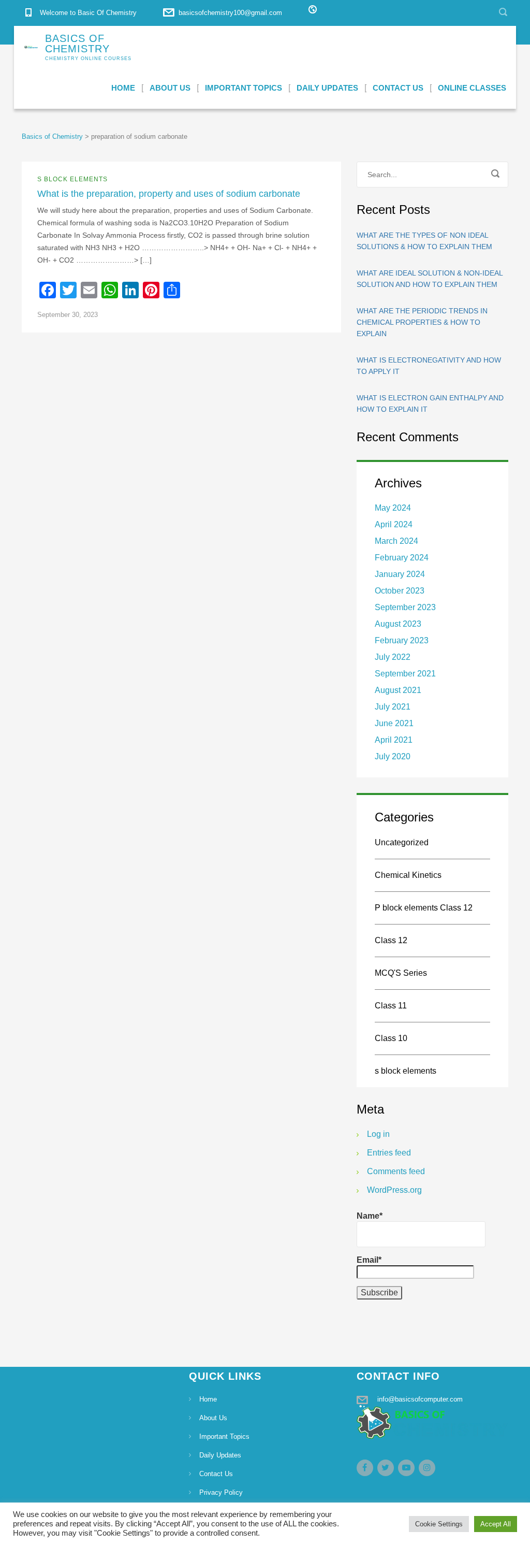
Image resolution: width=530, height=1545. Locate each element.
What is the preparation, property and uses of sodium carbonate (168, 194)
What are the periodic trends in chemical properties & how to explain (422, 322)
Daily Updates (327, 87)
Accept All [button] (495, 1524)
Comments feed (396, 1171)
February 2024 (402, 557)
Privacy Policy (221, 1492)
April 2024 (394, 524)
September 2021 (405, 673)
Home (123, 87)
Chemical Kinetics (408, 875)
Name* (369, 1215)
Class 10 (391, 1038)
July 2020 (392, 756)
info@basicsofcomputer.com (420, 1399)
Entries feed (389, 1152)
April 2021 (394, 739)
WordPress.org (394, 1190)
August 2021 (398, 690)
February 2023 (402, 640)
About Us (213, 1418)
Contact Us (398, 87)
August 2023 (398, 623)
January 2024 (400, 574)
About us (170, 87)
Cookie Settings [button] (439, 1524)
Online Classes (472, 87)
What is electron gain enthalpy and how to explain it (430, 403)
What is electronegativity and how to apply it (429, 366)
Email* (369, 1259)
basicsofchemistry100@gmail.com (230, 13)
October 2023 (399, 590)
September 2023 (405, 607)
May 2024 (393, 507)
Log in (378, 1134)
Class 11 (391, 1005)
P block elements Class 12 (424, 907)
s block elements (72, 179)
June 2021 (394, 723)
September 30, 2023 (67, 315)
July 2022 (392, 657)
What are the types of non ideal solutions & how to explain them (424, 241)
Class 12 (391, 940)
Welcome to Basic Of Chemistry (88, 13)
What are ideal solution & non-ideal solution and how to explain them (430, 278)
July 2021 (392, 706)
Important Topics (243, 87)
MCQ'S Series (401, 973)
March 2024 (396, 541)
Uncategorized (402, 842)
